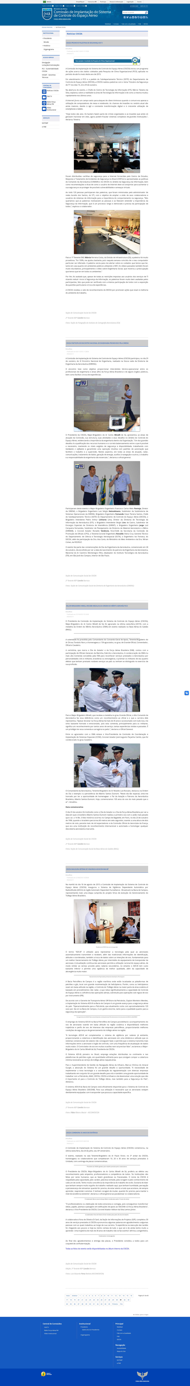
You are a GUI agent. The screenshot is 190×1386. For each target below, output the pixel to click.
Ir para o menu (59, 6)
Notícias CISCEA (60, 27)
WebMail (108, 24)
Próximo (115, 1304)
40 (90, 1304)
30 (117, 1300)
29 (113, 1300)
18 (71, 1300)
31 (120, 1300)
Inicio (68, 1296)
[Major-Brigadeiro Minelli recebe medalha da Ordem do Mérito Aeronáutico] (107, 690)
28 (109, 1300)
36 (74, 1304)
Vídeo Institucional (50, 1334)
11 (112, 1296)
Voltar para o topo (141, 1315)
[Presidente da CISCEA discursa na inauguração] (107, 921)
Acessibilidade (134, 6)
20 (78, 1300)
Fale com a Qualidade (129, 24)
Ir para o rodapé (81, 6)
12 (116, 1296)
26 (101, 1300)
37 (78, 1304)
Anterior (74, 1296)
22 (86, 1300)
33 (128, 1300)
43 (101, 1304)
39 (86, 1304)
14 (123, 1296)
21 (82, 1300)
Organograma (85, 1335)
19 (74, 1300)
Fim (121, 1304)
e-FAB (119, 1363)
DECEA (146, 24)
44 (105, 1304)
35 (71, 1304)
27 (105, 1300)
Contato (116, 24)
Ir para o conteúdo (47, 6)
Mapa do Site (144, 6)
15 (127, 1296)
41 (94, 1304)
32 (124, 1300)
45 (109, 1304)
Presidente (84, 1327)
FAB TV (46, 1327)
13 (119, 1296)
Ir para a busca (70, 6)
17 (67, 1300)
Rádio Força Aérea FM (51, 1330)
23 (90, 1300)
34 (67, 1304)
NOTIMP (119, 1360)
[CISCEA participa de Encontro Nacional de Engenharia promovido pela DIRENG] (107, 404)
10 (108, 1296)
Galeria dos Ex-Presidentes (90, 1330)
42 (98, 1304)
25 (98, 1300)
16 (131, 1296)
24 (94, 1300)
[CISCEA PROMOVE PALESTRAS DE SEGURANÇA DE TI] (107, 61)
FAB (139, 24)
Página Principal (47, 27)
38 (82, 1304)
